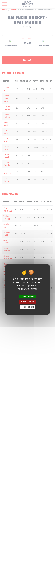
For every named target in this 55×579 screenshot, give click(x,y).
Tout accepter (28, 296)
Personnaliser (27, 307)
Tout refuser (28, 301)
